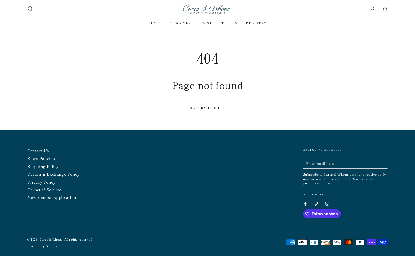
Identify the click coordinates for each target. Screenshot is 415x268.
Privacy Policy (41, 182)
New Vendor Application (51, 197)
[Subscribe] (385, 163)
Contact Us (38, 151)
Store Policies (41, 158)
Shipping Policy (43, 166)
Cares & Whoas (51, 239)
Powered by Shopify (42, 246)
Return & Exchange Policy (53, 174)
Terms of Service (44, 189)
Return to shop (207, 108)
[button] (30, 9)
